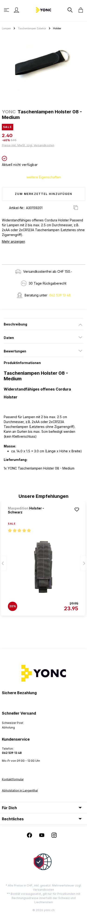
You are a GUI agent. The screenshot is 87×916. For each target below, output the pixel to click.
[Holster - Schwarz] (43, 567)
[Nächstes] (83, 563)
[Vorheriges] (3, 563)
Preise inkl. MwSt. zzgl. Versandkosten (28, 145)
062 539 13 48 (60, 295)
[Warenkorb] (79, 10)
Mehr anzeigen (13, 241)
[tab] (43, 324)
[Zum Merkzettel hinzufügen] (76, 509)
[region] (43, 68)
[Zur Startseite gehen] (43, 10)
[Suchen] (69, 10)
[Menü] (7, 10)
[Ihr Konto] (16, 10)
